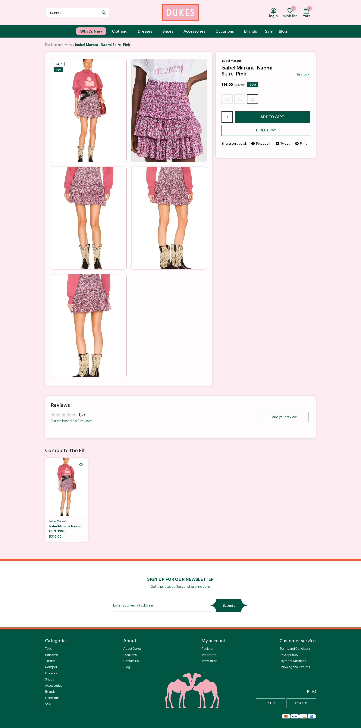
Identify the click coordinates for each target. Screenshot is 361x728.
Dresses (51, 673)
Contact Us (131, 661)
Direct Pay (266, 130)
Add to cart (272, 117)
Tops (48, 648)
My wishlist (209, 661)
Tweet (285, 143)
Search (104, 12)
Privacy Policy (289, 655)
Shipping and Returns (295, 667)
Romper (51, 667)
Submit (229, 605)
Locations (130, 655)
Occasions (52, 698)
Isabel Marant (231, 61)
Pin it (303, 143)
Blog (126, 667)
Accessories (53, 685)
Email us (301, 703)
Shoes (49, 679)
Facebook (263, 143)
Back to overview (58, 45)
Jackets (50, 661)
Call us (270, 703)
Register (207, 648)
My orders (208, 655)
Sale (48, 704)
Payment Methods (293, 661)
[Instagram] (314, 691)
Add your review (284, 417)
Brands (50, 691)
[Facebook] (308, 691)
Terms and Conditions (295, 648)
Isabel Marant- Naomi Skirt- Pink (64, 528)
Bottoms (51, 655)
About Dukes (132, 648)
